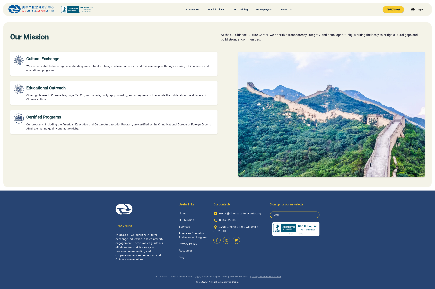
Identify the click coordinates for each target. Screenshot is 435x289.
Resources (186, 250)
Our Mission (186, 220)
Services (184, 226)
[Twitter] (236, 240)
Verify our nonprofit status (266, 276)
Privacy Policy (188, 244)
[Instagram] (226, 240)
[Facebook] (217, 240)
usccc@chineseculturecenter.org (237, 213)
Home (182, 213)
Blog (182, 257)
